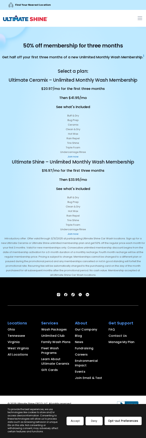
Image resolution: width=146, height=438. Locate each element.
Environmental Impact (86, 363)
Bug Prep (73, 120)
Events (80, 371)
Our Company (86, 329)
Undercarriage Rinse (73, 152)
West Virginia (18, 348)
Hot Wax (73, 134)
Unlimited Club (53, 336)
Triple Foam (73, 147)
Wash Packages (54, 329)
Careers (81, 354)
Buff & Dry (73, 115)
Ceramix (73, 124)
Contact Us (118, 336)
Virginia (14, 342)
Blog (78, 336)
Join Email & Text (88, 378)
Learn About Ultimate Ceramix (55, 361)
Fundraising (84, 348)
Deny (94, 421)
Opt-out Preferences (123, 421)
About (81, 323)
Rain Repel (73, 138)
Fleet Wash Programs (50, 350)
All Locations (18, 354)
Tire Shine (73, 143)
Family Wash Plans (56, 342)
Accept (75, 421)
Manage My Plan (121, 342)
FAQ (112, 329)
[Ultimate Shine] (25, 19)
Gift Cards (49, 370)
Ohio (11, 329)
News (79, 342)
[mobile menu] (140, 18)
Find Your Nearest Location (33, 4)
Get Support (121, 323)
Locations (17, 323)
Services (49, 323)
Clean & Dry (73, 129)
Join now (73, 156)
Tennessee (16, 336)
